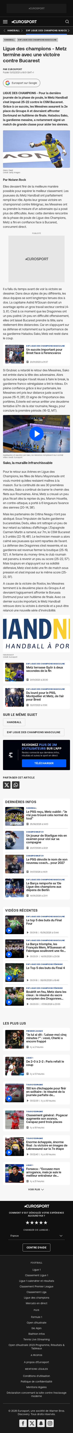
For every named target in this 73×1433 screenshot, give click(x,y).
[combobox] (36, 1236)
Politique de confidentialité (36, 1381)
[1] (27, 1222)
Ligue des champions (36, 1297)
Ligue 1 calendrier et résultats (36, 1280)
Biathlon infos (36, 1333)
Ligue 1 (36, 1269)
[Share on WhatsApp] (15, 785)
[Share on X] (6, 785)
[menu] (67, 21)
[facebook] (23, 1423)
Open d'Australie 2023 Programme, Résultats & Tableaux (37, 1347)
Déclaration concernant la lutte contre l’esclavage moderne (36, 1394)
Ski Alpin (36, 1328)
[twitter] (32, 1423)
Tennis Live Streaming (36, 1339)
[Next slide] (68, 30)
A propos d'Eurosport (36, 1362)
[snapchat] (41, 1423)
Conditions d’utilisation (36, 1375)
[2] (32, 1222)
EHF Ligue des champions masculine (37, 40)
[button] (5, 21)
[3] (36, 1222)
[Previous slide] (4, 30)
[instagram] (50, 1423)
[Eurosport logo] (24, 21)
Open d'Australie (36, 1322)
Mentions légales (36, 1387)
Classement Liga (36, 1292)
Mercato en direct (36, 1303)
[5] (45, 1222)
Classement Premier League (36, 1286)
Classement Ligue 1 (36, 1275)
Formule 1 (36, 1317)
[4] (41, 1222)
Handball (9, 40)
